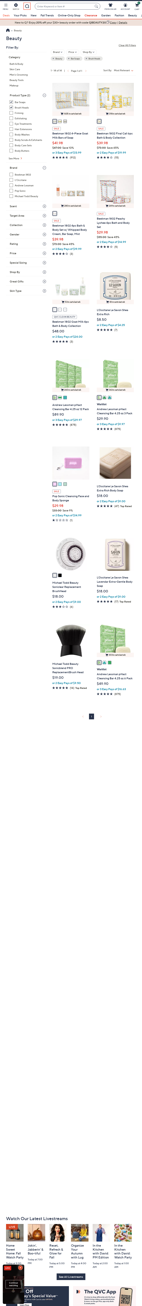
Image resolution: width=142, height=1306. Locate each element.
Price (13, 253)
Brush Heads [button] (94, 58)
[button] (5, 7)
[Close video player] (20, 1268)
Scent (13, 206)
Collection (16, 225)
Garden (106, 15)
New (34, 15)
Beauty (132, 15)
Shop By (15, 272)
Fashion (119, 15)
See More (14, 158)
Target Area (17, 215)
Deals (6, 15)
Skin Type (15, 291)
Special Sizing (18, 262)
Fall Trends (47, 15)
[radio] (54, 121)
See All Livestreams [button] (71, 1276)
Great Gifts (17, 281)
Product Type (20, 95)
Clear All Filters (127, 45)
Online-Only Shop (69, 15)
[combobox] (64, 6)
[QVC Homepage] (8, 31)
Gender (14, 234)
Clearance (91, 15)
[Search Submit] (97, 6)
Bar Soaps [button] (75, 58)
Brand (13, 167)
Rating (14, 244)
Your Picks (20, 15)
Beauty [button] (58, 58)
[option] (71, 22)
